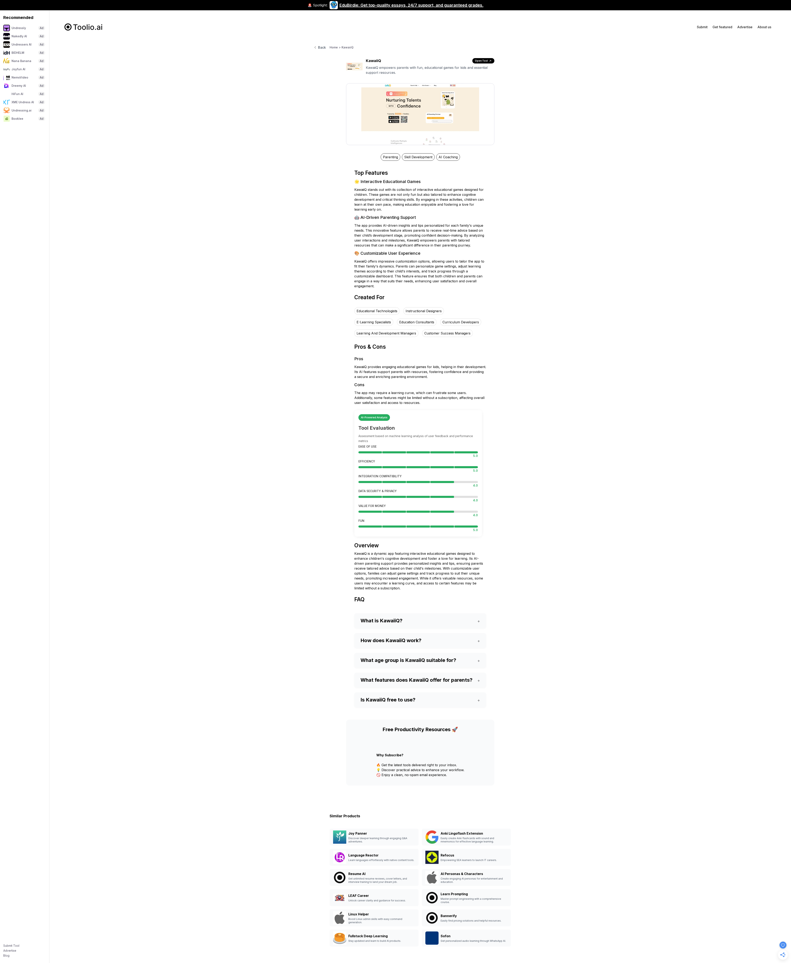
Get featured (722, 27)
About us (764, 27)
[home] (83, 27)
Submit (702, 27)
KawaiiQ (347, 47)
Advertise (9, 950)
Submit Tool (11, 945)
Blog (6, 955)
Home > (335, 47)
